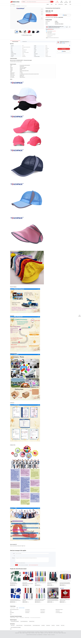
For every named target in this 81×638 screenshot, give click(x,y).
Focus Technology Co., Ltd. (35, 634)
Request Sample (60, 17)
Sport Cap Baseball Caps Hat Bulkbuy (16, 627)
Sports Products (42, 609)
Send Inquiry (52, 15)
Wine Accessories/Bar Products (14, 609)
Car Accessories (27, 609)
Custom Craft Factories (19, 625)
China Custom (13, 625)
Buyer (51, 4)
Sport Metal (43, 625)
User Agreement (45, 634)
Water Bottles (12, 612)
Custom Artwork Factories (27, 625)
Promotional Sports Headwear (15, 621)
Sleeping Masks (42, 612)
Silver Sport (57, 625)
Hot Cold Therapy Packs (59, 612)
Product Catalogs (22, 607)
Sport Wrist (53, 625)
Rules (70, 4)
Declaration (49, 634)
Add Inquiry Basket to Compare (27, 35)
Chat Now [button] (65, 15)
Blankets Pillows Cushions (59, 609)
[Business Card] (69, 45)
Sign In (47, 37)
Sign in (70, 2)
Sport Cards (62, 625)
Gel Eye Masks (27, 612)
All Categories (13, 4)
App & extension (60, 4)
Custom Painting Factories (36, 625)
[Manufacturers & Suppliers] (14, 2)
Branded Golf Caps (31, 621)
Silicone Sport (48, 625)
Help (55, 4)
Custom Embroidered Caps (24, 621)
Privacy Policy (53, 634)
